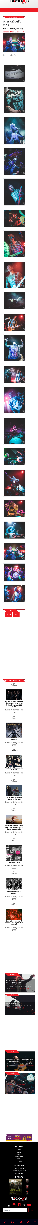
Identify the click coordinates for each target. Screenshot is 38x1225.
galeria (21, 17)
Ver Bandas (19, 1173)
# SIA (16, 615)
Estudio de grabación (19, 1171)
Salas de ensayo (19, 1169)
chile (15, 17)
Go (32, 1210)
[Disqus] (15, 647)
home (11, 17)
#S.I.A (9, 615)
